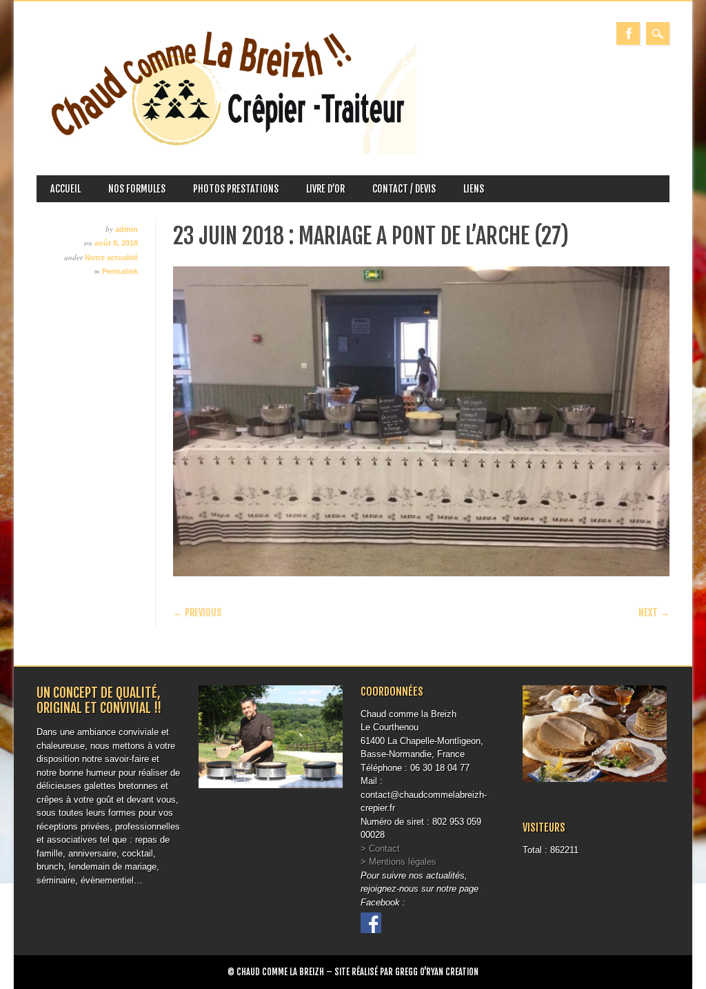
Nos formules (136, 189)
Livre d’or (325, 189)
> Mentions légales (398, 861)
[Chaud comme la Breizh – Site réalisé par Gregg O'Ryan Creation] (226, 151)
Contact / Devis (404, 189)
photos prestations (236, 189)
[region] (421, 421)
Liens (473, 189)
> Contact (380, 848)
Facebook (628, 33)
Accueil (65, 189)
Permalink (120, 271)
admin (126, 229)
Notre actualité (111, 257)
